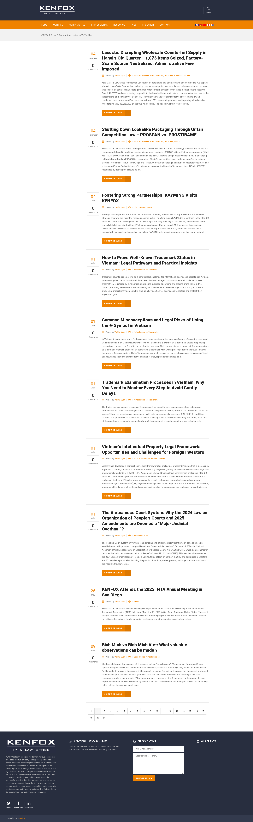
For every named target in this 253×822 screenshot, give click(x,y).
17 (203, 711)
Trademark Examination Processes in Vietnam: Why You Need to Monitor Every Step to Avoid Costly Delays (153, 388)
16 (197, 711)
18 (91, 718)
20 (104, 718)
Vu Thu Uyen (119, 75)
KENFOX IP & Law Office (51, 35)
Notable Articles (156, 75)
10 (157, 711)
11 (164, 711)
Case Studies (139, 657)
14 (183, 711)
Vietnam (186, 75)
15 (190, 711)
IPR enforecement (141, 75)
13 (177, 711)
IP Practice (138, 459)
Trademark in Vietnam (173, 75)
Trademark (168, 141)
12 (170, 711)
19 (98, 718)
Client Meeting (140, 207)
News (149, 207)
